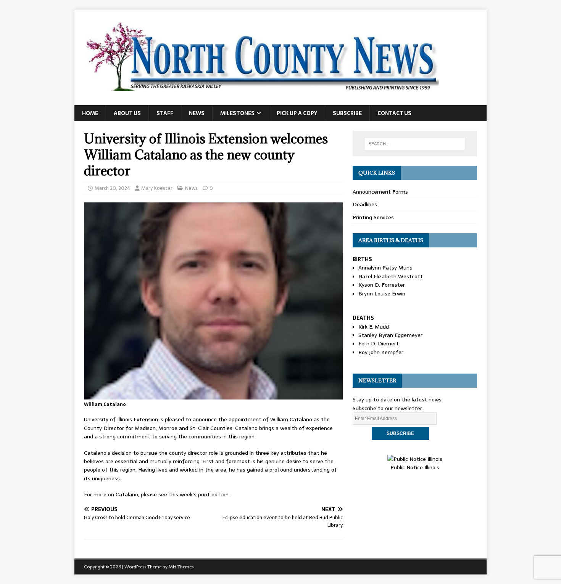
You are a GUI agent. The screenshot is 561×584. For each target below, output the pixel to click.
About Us (127, 113)
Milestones (237, 113)
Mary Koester (156, 188)
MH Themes (181, 567)
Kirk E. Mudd (373, 326)
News (197, 113)
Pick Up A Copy (297, 113)
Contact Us (394, 113)
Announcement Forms (380, 192)
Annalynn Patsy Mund (385, 267)
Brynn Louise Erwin (381, 293)
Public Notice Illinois (414, 467)
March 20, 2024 (112, 188)
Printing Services (373, 217)
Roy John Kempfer (380, 352)
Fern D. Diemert (378, 343)
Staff (164, 113)
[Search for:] (415, 143)
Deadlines (365, 204)
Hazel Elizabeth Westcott (390, 276)
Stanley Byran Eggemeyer (390, 335)
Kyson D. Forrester (381, 285)
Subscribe (347, 113)
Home (90, 113)
